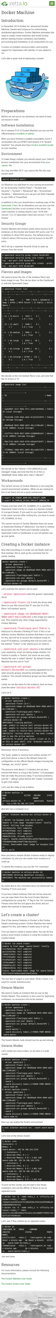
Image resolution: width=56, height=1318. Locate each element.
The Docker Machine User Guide (16, 1278)
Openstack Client (9, 205)
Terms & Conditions (45, 1298)
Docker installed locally (42, 145)
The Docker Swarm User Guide (15, 1284)
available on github (25, 133)
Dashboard (6, 208)
